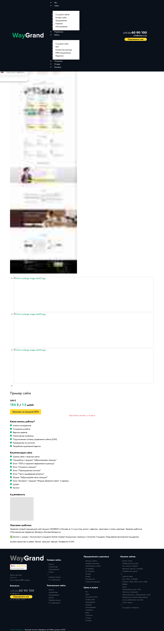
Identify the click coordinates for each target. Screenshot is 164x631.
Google (88, 574)
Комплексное (90, 579)
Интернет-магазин (55, 577)
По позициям (89, 571)
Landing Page (53, 567)
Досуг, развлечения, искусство (132, 600)
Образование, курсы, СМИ (131, 589)
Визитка (51, 564)
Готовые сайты (60, 17)
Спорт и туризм (127, 602)
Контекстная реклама (63, 50)
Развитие (59, 23)
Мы (55, 2)
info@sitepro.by (140, 35)
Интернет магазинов (92, 563)
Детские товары (127, 576)
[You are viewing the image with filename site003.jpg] (83, 366)
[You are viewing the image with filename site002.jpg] (83, 330)
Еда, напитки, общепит (130, 566)
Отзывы (57, 64)
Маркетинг (59, 56)
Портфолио (58, 32)
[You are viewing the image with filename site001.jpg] (83, 294)
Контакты (57, 67)
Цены (56, 5)
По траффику (89, 569)
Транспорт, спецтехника (130, 592)
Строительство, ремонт (130, 571)
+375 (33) (135, 32)
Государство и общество (130, 607)
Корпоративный (54, 569)
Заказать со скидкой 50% (25, 411)
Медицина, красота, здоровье (132, 569)
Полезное (58, 61)
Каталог (51, 572)
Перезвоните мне (135, 39)
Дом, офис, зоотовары (130, 579)
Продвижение (61, 20)
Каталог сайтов (127, 561)
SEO (57, 47)
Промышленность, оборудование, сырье (136, 595)
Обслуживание (61, 26)
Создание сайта (61, 43)
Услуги (124, 587)
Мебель (125, 584)
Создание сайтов (62, 14)
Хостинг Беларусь (16, 629)
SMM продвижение (63, 53)
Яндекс (88, 576)
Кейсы (56, 35)
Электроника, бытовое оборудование (135, 597)
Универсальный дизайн (130, 563)
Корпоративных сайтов (93, 566)
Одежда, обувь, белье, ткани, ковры (134, 581)
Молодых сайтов (91, 561)
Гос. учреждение (54, 580)
